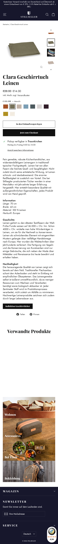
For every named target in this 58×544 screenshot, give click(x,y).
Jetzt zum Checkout (29, 132)
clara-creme (12, 113)
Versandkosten (23, 95)
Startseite (6, 24)
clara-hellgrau (39, 106)
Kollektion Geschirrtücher (17, 306)
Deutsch (27, 533)
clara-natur (19, 106)
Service (10, 525)
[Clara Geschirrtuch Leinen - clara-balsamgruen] (17, 384)
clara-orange (5, 106)
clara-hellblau (26, 106)
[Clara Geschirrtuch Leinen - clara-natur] (11, 384)
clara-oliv (12, 106)
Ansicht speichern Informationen (20, 150)
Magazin (11, 491)
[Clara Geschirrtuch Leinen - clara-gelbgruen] (26, 384)
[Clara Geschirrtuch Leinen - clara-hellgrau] (20, 384)
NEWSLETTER (15, 501)
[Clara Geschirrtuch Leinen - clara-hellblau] (14, 384)
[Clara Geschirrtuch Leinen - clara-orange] (4, 384)
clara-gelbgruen (5, 113)
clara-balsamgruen (32, 106)
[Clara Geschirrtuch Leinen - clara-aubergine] (23, 384)
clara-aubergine (46, 106)
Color (12, 101)
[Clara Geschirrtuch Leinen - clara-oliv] (7, 384)
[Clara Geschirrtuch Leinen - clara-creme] (29, 384)
